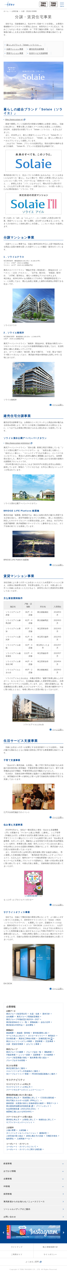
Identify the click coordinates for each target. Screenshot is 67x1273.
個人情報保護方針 (50, 1247)
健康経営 (43, 1133)
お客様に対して (29, 1119)
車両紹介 (51, 1036)
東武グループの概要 (14, 1052)
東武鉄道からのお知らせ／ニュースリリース (24, 1201)
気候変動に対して (29, 1098)
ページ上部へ (57, 405)
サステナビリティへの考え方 (18, 1087)
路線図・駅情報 (23, 1033)
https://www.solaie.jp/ (14, 119)
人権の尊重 (11, 1130)
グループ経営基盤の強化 (16, 1058)
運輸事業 (48, 1052)
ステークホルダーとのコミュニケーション (24, 1090)
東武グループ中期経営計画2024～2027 (22, 1019)
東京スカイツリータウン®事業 (19, 1041)
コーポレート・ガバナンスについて (21, 1147)
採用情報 (8, 1194)
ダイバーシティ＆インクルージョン (21, 1133)
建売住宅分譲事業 (36, 49)
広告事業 (49, 1041)
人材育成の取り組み (14, 1136)
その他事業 (48, 1055)
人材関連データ (23, 1139)
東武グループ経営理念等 (16, 1014)
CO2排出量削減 (47, 1098)
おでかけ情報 (10, 1171)
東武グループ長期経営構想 (28, 1017)
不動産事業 (11, 1055)
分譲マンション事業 (14, 49)
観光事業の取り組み (38, 1058)
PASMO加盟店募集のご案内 (43, 1074)
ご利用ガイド (16, 1254)
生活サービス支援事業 (38, 53)
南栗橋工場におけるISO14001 (19, 1112)
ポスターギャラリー (36, 1036)
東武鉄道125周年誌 (14, 1025)
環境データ (51, 1103)
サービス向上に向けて (15, 1036)
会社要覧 (29, 1025)
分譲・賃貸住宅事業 (14, 1044)
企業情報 (15, 11)
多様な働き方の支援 (34, 1136)
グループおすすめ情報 (15, 1060)
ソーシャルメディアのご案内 (17, 1209)
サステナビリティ (15, 1079)
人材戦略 (22, 1130)
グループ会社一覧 (33, 1052)
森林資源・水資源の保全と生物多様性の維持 (25, 1103)
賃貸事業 (39, 1041)
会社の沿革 (45, 1022)
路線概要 (10, 1033)
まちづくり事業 (32, 1044)
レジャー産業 (24, 1055)
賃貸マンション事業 (14, 53)
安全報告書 (11, 1038)
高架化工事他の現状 (27, 1038)
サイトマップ (16, 1247)
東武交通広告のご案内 (15, 1068)
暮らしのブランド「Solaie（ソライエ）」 (24, 45)
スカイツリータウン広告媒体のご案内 (22, 1071)
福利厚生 (10, 1139)
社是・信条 (34, 1014)
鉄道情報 (8, 1163)
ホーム (6, 11)
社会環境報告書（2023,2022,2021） (21, 1109)
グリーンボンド (42, 1106)
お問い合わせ (10, 1217)
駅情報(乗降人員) (40, 1033)
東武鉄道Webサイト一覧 (16, 1022)
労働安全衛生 (51, 1136)
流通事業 (37, 1055)
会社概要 (10, 1017)
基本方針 (46, 1014)
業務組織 (34, 1022)
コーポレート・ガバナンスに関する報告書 (24, 1149)
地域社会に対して (46, 1119)
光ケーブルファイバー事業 (17, 1074)
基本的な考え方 (12, 1098)
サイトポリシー (50, 1254)
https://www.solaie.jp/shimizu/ (17, 443)
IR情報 (7, 1186)
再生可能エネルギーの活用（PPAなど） (23, 1100)
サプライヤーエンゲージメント (19, 1122)
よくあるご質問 (32, 1262)
